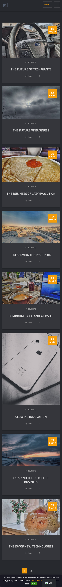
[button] (40, 5)
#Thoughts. (30, 62)
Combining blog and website (31, 316)
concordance (36, 580)
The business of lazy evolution (31, 193)
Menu (47, 5)
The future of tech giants (31, 69)
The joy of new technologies (31, 546)
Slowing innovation (31, 416)
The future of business (31, 130)
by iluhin (28, 76)
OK (33, 583)
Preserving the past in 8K (31, 255)
